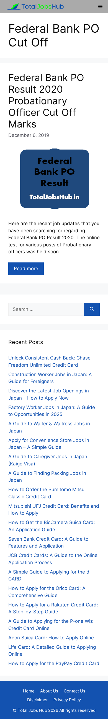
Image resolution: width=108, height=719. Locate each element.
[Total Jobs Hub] (33, 6)
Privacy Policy (67, 699)
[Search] (92, 309)
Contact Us (74, 691)
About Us (49, 691)
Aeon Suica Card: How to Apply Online (51, 637)
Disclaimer (37, 699)
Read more (26, 268)
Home (29, 691)
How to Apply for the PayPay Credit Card (53, 663)
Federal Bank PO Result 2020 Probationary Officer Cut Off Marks (46, 101)
